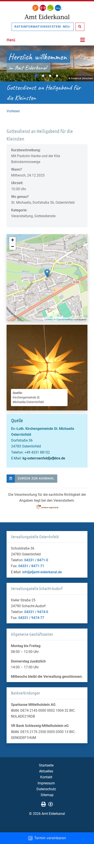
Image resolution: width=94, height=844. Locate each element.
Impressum (46, 783)
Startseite (46, 765)
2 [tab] (43, 76)
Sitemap (47, 795)
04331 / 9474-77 (31, 618)
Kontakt (46, 777)
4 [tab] (57, 76)
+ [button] (12, 240)
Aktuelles (46, 771)
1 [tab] (36, 76)
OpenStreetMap (64, 319)
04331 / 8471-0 (36, 560)
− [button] (12, 246)
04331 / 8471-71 (31, 566)
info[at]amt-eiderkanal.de (42, 572)
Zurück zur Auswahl (36, 478)
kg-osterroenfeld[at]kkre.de (44, 458)
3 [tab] (50, 76)
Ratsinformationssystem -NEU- (42, 26)
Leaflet (48, 319)
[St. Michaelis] (47, 273)
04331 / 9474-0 (36, 612)
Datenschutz (46, 789)
